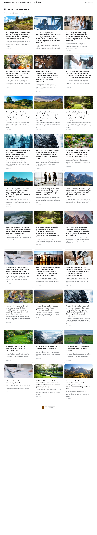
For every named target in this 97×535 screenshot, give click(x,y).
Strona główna (89, 2)
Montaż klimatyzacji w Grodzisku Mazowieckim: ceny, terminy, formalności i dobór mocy (47, 308)
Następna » (51, 407)
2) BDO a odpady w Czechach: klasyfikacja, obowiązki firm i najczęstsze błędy (16, 348)
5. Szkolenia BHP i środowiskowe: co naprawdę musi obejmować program (77, 348)
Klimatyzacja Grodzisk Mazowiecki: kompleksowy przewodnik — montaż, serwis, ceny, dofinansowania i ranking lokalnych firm (78, 385)
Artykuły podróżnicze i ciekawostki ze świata (22, 2)
